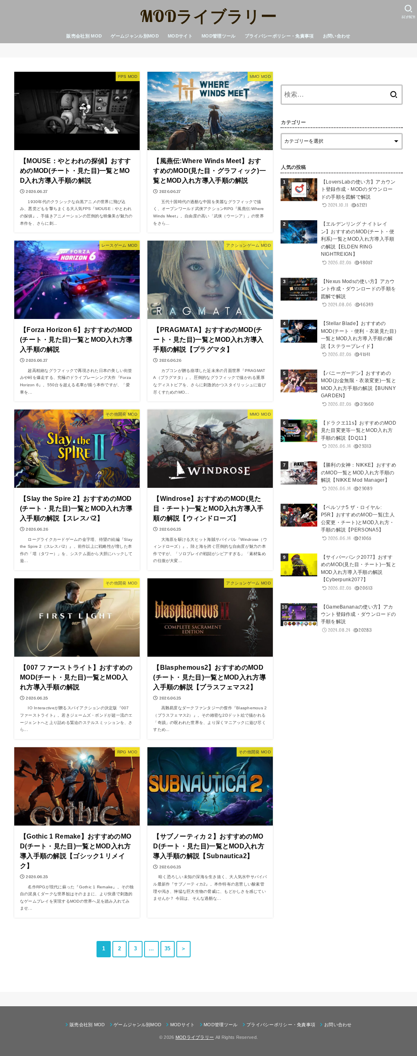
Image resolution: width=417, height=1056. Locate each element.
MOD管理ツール (219, 35)
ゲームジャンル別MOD (135, 35)
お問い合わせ (337, 35)
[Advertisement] (342, 775)
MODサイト (180, 35)
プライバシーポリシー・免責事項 (279, 35)
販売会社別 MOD (84, 35)
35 (168, 949)
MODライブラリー (208, 16)
